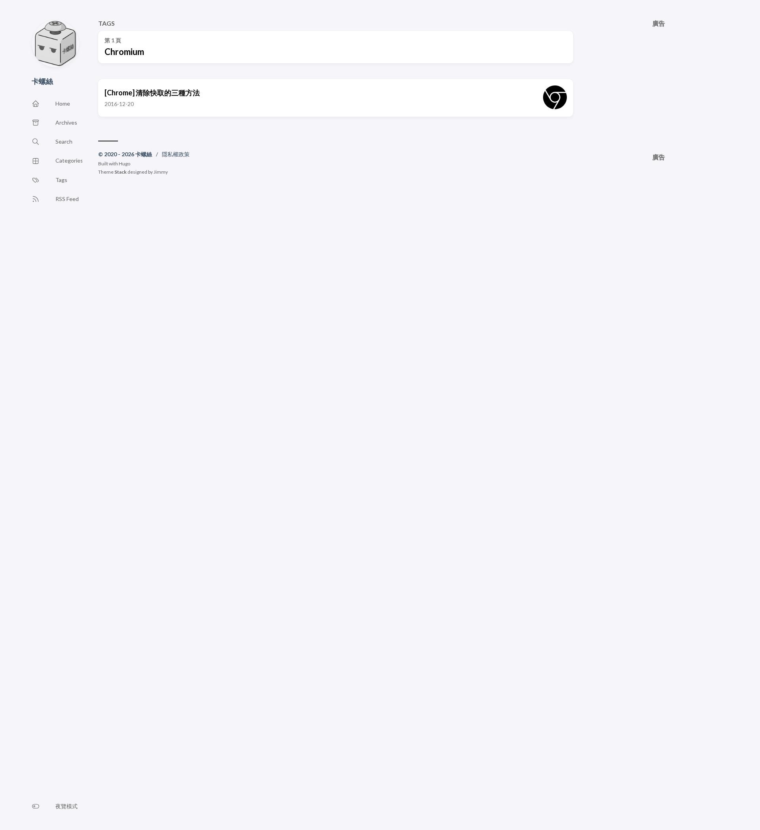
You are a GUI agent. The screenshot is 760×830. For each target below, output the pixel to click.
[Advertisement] (658, 82)
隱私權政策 (176, 154)
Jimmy (161, 172)
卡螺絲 (42, 81)
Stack (120, 172)
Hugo (124, 164)
